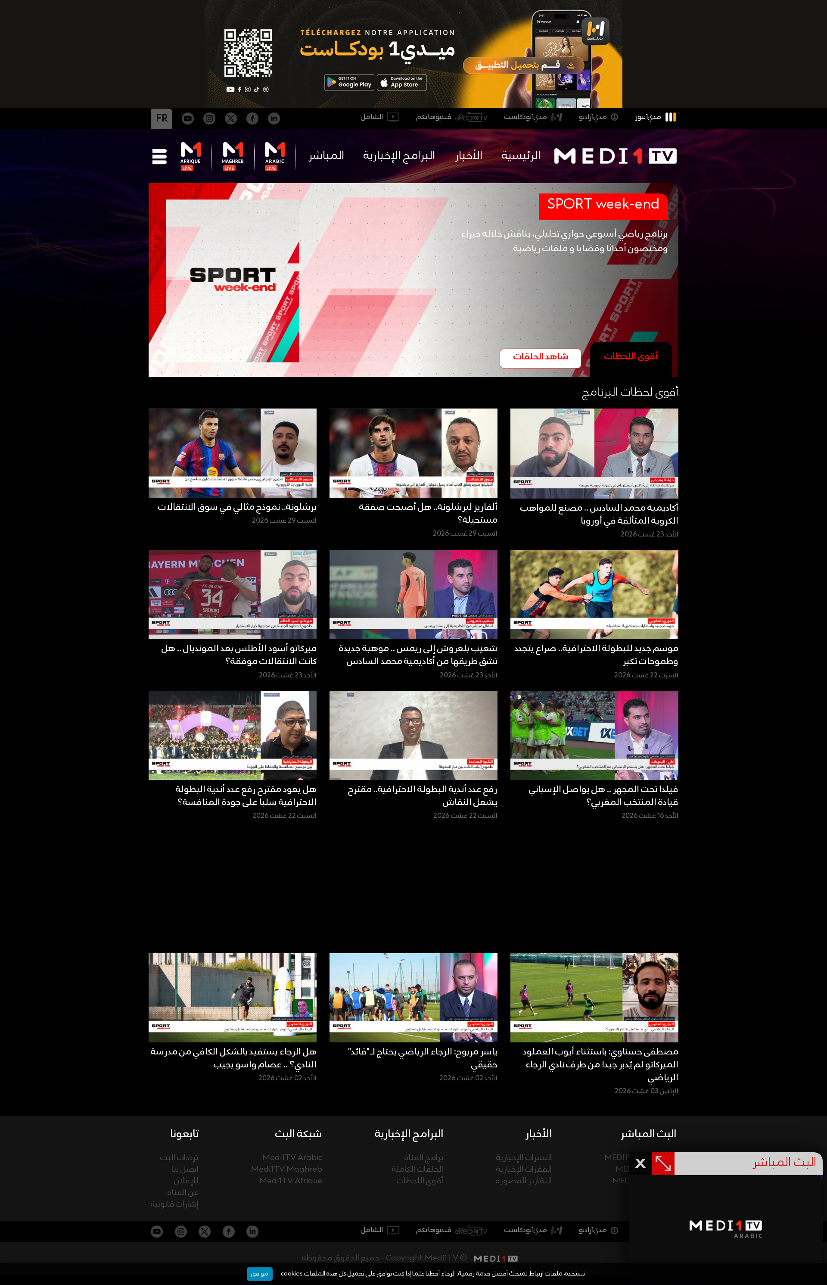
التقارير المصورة (524, 1181)
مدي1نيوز (648, 117)
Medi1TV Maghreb (286, 1170)
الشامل (372, 117)
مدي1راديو (593, 117)
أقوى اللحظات (420, 1181)
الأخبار (468, 156)
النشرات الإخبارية (524, 1158)
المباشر (326, 156)
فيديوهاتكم (434, 117)
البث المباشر (648, 1134)
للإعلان (186, 1181)
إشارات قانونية (175, 1204)
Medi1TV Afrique (290, 1181)
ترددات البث (179, 1158)
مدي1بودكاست (525, 117)
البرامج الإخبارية (399, 156)
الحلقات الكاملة (417, 1170)
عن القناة (183, 1193)
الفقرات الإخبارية (524, 1170)
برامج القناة (423, 1158)
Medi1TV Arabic (292, 1158)
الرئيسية (521, 156)
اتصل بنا (185, 1170)
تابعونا (184, 1134)
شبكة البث (298, 1134)
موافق (259, 1274)
